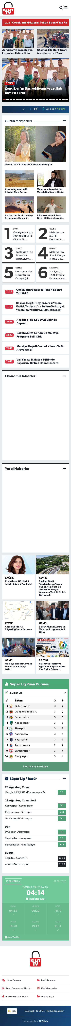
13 (43, 99)
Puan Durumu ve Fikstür (18, 988)
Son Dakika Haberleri (17, 996)
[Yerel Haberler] (64, 468)
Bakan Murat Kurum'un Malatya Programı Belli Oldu (52, 630)
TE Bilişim (43, 1021)
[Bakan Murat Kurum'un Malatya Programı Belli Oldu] (52, 610)
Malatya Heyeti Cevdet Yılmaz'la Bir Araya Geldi (18, 667)
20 (66, 99)
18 (60, 99)
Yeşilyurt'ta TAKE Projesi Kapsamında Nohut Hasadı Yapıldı (57, 275)
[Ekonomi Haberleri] (64, 376)
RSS (13, 1011)
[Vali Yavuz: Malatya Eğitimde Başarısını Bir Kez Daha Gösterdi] (52, 647)
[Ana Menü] (66, 8)
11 (37, 99)
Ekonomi (54, 268)
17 (57, 99)
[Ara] (61, 8)
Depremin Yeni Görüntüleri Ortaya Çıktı (24, 275)
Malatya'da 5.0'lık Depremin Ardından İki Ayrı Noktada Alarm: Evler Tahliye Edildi (57, 236)
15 (50, 99)
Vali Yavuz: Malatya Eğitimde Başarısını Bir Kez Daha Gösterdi (52, 667)
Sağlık (9, 578)
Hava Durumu (14, 980)
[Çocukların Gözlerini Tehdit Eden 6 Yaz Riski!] (18, 564)
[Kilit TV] (8, 8)
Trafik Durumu (48, 980)
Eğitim (43, 660)
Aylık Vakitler (13, 937)
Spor (15, 229)
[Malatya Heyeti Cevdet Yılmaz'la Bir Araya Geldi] (18, 647)
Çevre (52, 229)
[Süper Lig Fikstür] (64, 778)
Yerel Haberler (17, 469)
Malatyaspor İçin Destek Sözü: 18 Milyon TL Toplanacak (23, 236)
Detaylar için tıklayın (35, 766)
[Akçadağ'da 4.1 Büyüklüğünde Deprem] (18, 610)
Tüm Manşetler (49, 988)
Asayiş (52, 248)
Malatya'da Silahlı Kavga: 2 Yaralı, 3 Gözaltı (57, 256)
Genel (18, 268)
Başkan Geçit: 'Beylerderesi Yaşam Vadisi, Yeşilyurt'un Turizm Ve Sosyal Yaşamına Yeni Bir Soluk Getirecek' (40, 307)
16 (53, 99)
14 (47, 99)
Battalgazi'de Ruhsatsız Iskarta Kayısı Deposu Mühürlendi (24, 256)
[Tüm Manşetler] (64, 121)
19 (63, 99)
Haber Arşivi (47, 996)
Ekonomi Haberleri (20, 376)
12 (40, 99)
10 (34, 99)
